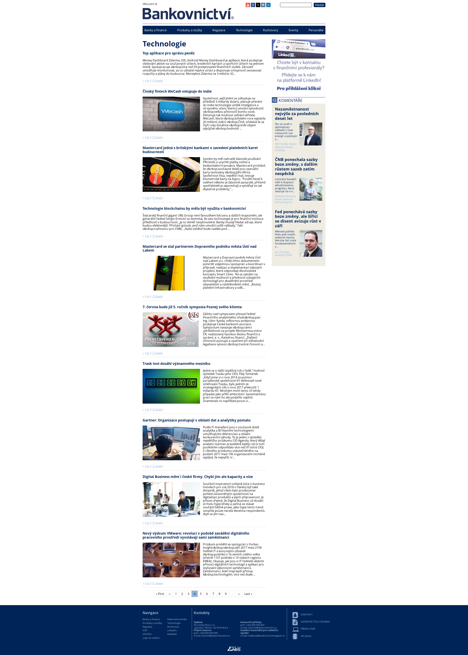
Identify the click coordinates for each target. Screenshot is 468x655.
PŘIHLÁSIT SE (150, 4)
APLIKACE (306, 636)
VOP (145, 630)
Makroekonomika (177, 619)
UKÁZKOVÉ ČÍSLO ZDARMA (315, 621)
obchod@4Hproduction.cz (215, 635)
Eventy (293, 30)
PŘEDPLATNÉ (308, 628)
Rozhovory (270, 30)
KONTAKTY (307, 614)
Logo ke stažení (151, 638)
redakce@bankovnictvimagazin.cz (266, 635)
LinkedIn (172, 630)
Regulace (218, 30)
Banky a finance (155, 30)
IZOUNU (147, 634)
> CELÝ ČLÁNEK (153, 81)
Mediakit (172, 634)
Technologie (244, 30)
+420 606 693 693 (208, 633)
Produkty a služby (189, 30)
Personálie (316, 30)
